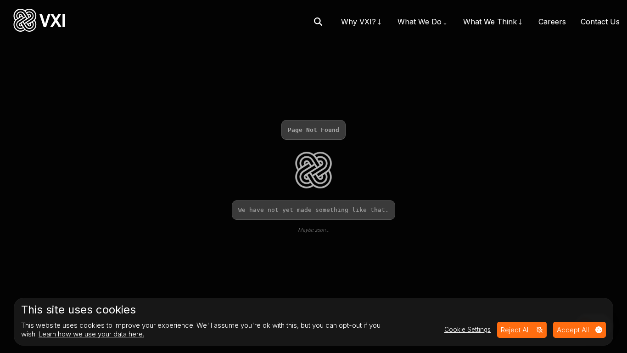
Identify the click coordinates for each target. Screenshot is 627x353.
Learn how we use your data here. (91, 334)
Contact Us (600, 21)
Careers (552, 21)
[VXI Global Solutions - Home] (39, 21)
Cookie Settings (467, 329)
